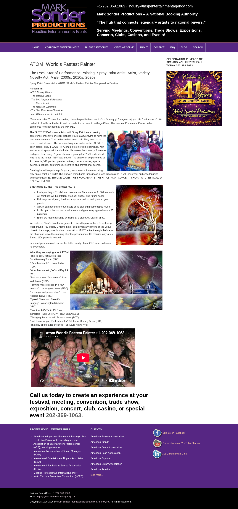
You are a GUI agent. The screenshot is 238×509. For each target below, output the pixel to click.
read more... (97, 474)
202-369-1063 (63, 415)
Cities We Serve (124, 47)
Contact (159, 47)
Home (36, 47)
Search (198, 47)
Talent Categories (96, 47)
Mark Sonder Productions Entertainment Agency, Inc (83, 501)
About (144, 47)
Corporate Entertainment (62, 47)
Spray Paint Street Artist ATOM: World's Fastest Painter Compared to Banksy (74, 83)
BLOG (184, 47)
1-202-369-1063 (61, 493)
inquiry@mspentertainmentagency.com (160, 6)
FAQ (172, 47)
